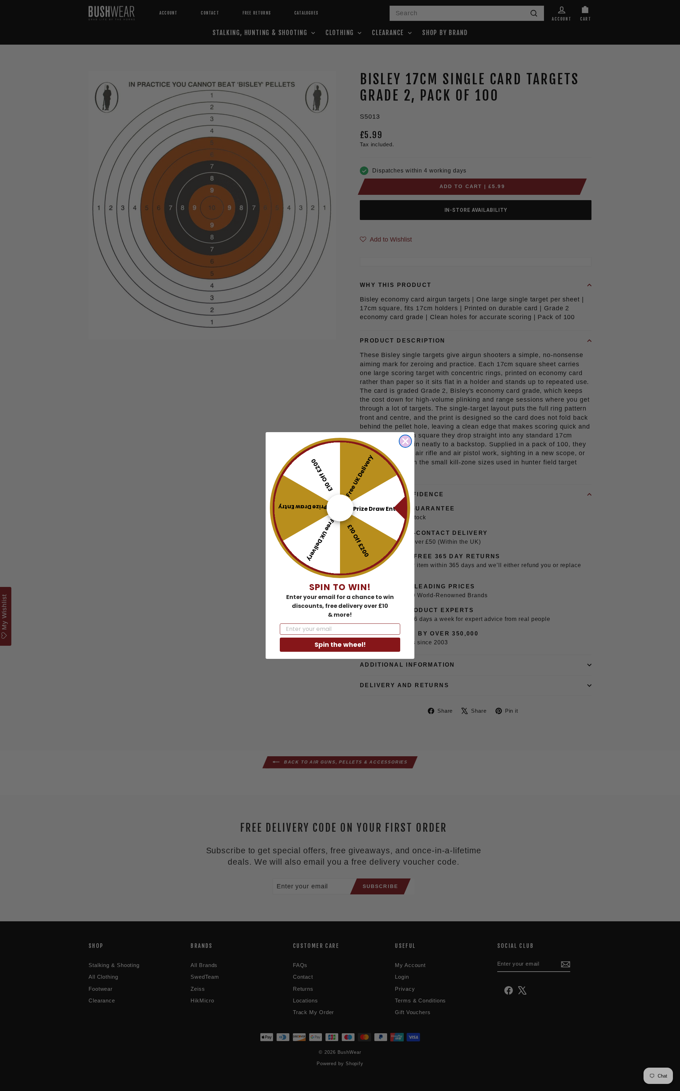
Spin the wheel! (340, 644)
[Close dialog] (405, 441)
